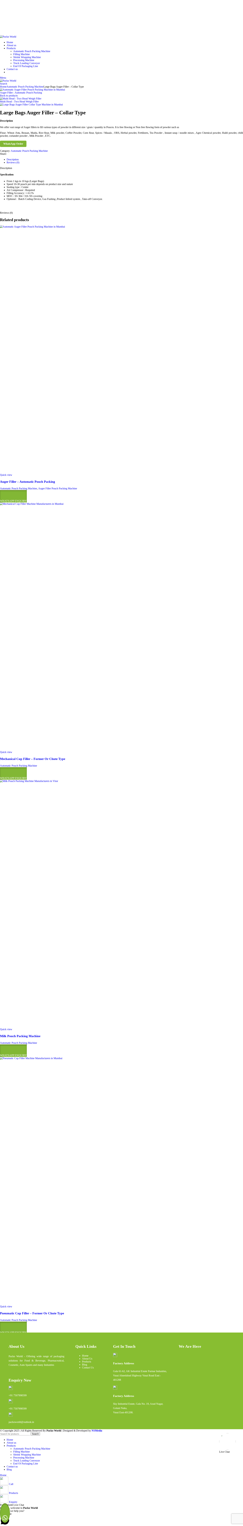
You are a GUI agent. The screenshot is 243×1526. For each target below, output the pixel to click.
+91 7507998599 (18, 1395)
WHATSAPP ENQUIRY (13, 500)
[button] (5, 1513)
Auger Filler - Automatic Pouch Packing (21, 92)
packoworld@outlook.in (12, 7)
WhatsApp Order (13, 143)
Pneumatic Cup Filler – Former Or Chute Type (32, 1313)
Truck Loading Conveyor (26, 63)
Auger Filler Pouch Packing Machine (57, 488)
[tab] (13, 159)
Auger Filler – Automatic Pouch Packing (27, 481)
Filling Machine (21, 54)
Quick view (6, 474)
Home (3, 86)
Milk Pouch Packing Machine (20, 1036)
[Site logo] (8, 36)
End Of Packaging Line (25, 66)
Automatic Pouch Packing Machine (31, 51)
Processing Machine (23, 60)
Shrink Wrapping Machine (27, 57)
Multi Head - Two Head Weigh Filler (19, 101)
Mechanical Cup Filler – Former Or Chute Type (32, 759)
